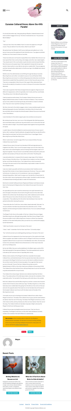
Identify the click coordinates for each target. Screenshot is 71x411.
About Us (27, 404)
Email (30, 332)
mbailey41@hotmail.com (21, 324)
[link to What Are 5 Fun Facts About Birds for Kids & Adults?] (35, 365)
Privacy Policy (35, 404)
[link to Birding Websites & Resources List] (13, 365)
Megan (17, 339)
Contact (21, 404)
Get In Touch (59, 52)
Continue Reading (13, 393)
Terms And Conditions (46, 404)
